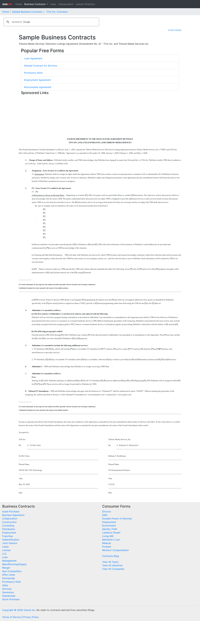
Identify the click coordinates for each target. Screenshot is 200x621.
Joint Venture (9, 543)
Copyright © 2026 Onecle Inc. (19, 610)
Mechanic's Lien (111, 539)
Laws (53, 4)
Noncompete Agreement (37, 87)
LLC (4, 553)
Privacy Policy (31, 617)
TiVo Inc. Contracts (57, 11)
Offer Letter (8, 574)
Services (7, 588)
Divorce (106, 511)
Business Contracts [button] (35, 4)
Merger (6, 567)
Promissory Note (33, 72)
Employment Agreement (37, 79)
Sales (5, 585)
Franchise (7, 536)
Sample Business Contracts (27, 11)
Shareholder (9, 595)
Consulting (8, 525)
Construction (9, 522)
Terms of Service (11, 617)
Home (18, 4)
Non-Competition (12, 571)
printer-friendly (174, 30)
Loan (5, 557)
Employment (9, 532)
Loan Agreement (33, 58)
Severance (8, 592)
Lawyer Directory (85, 4)
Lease (5, 546)
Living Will (107, 536)
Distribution (8, 529)
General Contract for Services (40, 65)
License (6, 550)
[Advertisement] (100, 116)
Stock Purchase (10, 599)
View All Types (110, 561)
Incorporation (65, 4)
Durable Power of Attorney (117, 518)
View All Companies (113, 568)
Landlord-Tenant (111, 532)
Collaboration (9, 518)
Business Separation (13, 515)
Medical (106, 543)
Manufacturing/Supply (14, 564)
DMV (105, 515)
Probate (106, 546)
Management (9, 560)
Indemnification (10, 539)
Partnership (8, 578)
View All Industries (112, 565)
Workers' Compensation (115, 550)
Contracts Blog (110, 556)
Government (109, 525)
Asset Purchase (10, 511)
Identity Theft (109, 529)
